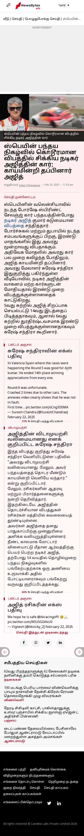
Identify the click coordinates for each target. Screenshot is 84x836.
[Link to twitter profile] (49, 803)
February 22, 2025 (21, 417)
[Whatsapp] (36, 643)
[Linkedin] (60, 643)
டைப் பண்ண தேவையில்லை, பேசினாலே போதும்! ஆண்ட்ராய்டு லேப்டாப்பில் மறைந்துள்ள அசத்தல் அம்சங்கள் (40, 733)
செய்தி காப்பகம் (56, 788)
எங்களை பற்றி (14, 769)
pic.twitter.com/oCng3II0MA (47, 408)
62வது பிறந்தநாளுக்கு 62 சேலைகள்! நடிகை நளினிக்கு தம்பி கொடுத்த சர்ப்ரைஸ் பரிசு (42, 674)
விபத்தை (14, 226)
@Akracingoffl (48, 617)
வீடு (6, 19)
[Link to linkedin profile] (59, 803)
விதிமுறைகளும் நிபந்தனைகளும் (28, 776)
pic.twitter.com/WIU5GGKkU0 (30, 622)
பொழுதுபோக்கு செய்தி (42, 19)
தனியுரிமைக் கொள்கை (48, 769)
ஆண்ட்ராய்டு (14, 741)
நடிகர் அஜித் (17, 220)
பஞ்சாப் (10, 721)
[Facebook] (24, 643)
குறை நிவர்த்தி (14, 788)
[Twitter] (48, 643)
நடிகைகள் (12, 680)
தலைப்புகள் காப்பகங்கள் (22, 794)
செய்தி (17, 19)
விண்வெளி (14, 700)
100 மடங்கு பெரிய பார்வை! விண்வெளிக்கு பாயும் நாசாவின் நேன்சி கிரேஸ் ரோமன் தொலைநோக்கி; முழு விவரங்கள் (41, 692)
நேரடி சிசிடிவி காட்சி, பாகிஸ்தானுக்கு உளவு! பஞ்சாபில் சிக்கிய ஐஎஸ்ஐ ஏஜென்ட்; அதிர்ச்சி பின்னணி (41, 712)
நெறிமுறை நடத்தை (63, 782)
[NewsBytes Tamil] (27, 6)
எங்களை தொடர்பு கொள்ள (23, 782)
